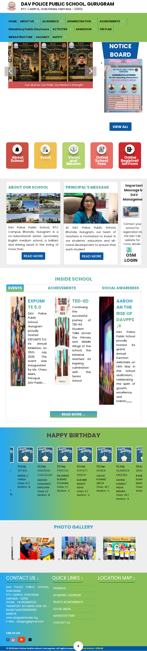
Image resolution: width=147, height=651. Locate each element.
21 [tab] (122, 502)
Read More (33, 256)
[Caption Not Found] (37, 548)
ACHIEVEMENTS (110, 21)
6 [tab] (39, 97)
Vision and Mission (73, 160)
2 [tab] (16, 97)
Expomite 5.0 (36, 304)
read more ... (73, 414)
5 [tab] (33, 97)
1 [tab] (10, 97)
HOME (13, 21)
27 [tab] (79, 507)
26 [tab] (73, 507)
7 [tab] (45, 97)
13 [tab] (79, 97)
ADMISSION (83, 29)
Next (90, 71)
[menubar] (73, 29)
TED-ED (80, 301)
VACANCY (42, 37)
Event (45, 157)
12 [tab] (73, 97)
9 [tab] (56, 97)
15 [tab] (91, 97)
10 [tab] (62, 97)
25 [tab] (68, 507)
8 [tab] (50, 97)
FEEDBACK (59, 588)
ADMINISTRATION (79, 21)
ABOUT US (27, 21)
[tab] (15, 288)
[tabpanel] (73, 353)
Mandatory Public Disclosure (29, 29)
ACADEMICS (50, 21)
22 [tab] (128, 502)
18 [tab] (105, 502)
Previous (10, 71)
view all (120, 126)
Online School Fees (101, 160)
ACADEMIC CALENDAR (67, 595)
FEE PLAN (106, 29)
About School (17, 159)
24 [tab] (139, 502)
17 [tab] (99, 502)
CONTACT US (61, 622)
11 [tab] (68, 97)
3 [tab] (22, 97)
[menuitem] (13, 22)
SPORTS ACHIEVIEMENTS (68, 602)
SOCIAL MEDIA (62, 609)
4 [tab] (27, 97)
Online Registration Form (130, 160)
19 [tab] (111, 502)
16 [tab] (94, 502)
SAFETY (57, 37)
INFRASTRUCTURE (20, 37)
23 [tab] (134, 502)
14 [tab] (85, 97)
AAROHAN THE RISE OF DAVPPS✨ (125, 313)
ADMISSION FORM (64, 616)
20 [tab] (116, 502)
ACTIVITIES (60, 29)
